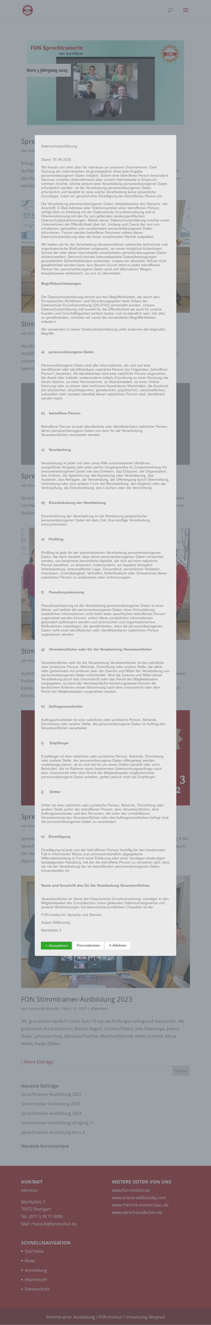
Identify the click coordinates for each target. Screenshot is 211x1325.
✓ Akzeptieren (56, 946)
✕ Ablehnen (117, 945)
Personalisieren (88, 945)
